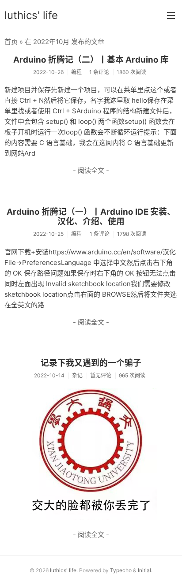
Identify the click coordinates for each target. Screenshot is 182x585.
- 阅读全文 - (91, 170)
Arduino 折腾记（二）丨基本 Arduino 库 (91, 60)
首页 (11, 41)
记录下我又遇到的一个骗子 (91, 363)
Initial (144, 570)
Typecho (121, 570)
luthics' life (31, 15)
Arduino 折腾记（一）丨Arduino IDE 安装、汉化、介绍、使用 (91, 217)
